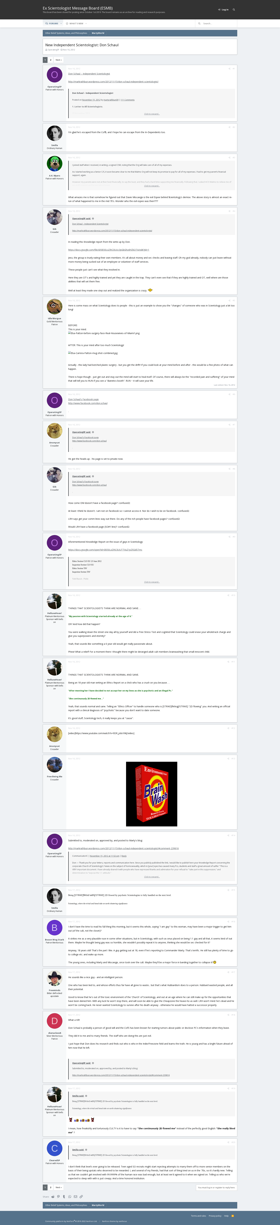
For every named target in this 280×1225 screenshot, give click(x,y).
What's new (76, 23)
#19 (233, 1088)
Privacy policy (215, 1215)
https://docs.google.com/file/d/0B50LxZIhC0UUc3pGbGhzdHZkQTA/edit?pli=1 (108, 249)
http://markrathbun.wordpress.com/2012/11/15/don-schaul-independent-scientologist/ (113, 81)
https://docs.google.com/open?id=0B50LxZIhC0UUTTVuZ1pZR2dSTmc (105, 549)
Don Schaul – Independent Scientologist (89, 73)
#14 (233, 835)
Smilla (54, 145)
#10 (233, 595)
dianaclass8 (54, 1032)
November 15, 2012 (91, 99)
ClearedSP (54, 1160)
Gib (54, 229)
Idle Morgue (54, 318)
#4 (234, 211)
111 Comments (127, 99)
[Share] (230, 69)
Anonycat (54, 442)
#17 (233, 972)
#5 (234, 300)
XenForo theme (109, 1221)
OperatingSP (53, 49)
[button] (61, 23)
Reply (124, 856)
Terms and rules (198, 1215)
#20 (233, 1142)
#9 (234, 536)
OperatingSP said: (81, 218)
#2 (234, 127)
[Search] (233, 9)
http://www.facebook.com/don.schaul (87, 403)
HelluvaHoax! (54, 613)
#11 (233, 661)
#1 (234, 68)
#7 (234, 424)
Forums (53, 23)
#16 (233, 921)
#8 (234, 468)
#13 (233, 758)
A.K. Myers (54, 175)
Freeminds (54, 990)
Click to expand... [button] (152, 114)
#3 (234, 157)
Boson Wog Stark (54, 939)
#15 (233, 890)
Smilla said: (78, 1096)
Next (58, 60)
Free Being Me (54, 776)
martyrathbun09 (111, 99)
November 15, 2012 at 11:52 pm (104, 856)
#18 (233, 1015)
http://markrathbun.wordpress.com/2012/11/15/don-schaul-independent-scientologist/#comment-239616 (123, 848)
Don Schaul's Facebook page (83, 399)
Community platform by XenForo (71, 1221)
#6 (234, 394)
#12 (233, 728)
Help (226, 1215)
